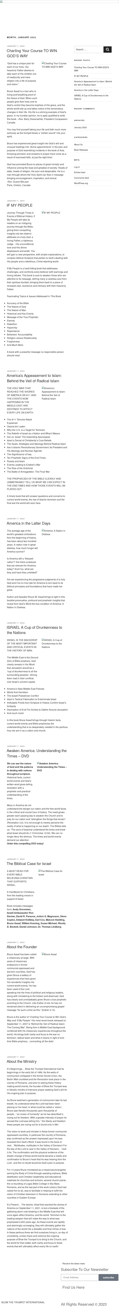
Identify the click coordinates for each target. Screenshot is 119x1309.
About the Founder (22, 946)
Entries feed (79, 172)
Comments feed (81, 177)
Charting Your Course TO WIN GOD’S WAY (32, 53)
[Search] (107, 49)
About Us (78, 144)
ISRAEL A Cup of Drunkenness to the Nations (34, 629)
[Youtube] (102, 1288)
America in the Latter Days (28, 523)
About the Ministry (22, 1061)
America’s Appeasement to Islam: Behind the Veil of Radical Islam (34, 378)
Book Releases (81, 149)
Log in (77, 166)
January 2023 (80, 127)
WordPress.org (81, 183)
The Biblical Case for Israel (29, 863)
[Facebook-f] (94, 1288)
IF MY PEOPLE (20, 205)
